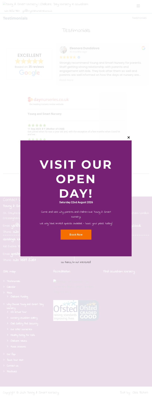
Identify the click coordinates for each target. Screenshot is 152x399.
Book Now (76, 234)
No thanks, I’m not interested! (76, 262)
